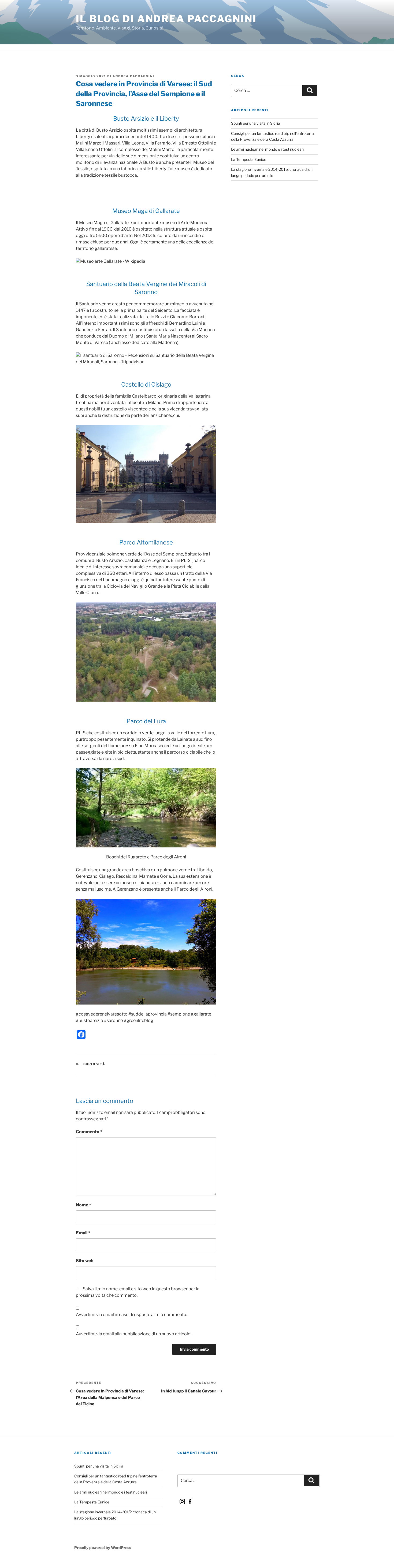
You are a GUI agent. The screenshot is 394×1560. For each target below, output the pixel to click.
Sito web (85, 1260)
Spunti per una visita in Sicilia (255, 123)
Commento (89, 1131)
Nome (83, 1204)
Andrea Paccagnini (133, 76)
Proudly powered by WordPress (102, 1547)
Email (83, 1232)
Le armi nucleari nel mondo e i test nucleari (267, 149)
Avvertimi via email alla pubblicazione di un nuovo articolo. (133, 1333)
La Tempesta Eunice (248, 159)
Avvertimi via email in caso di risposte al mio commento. (131, 1314)
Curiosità (94, 1064)
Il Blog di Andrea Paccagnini (166, 19)
